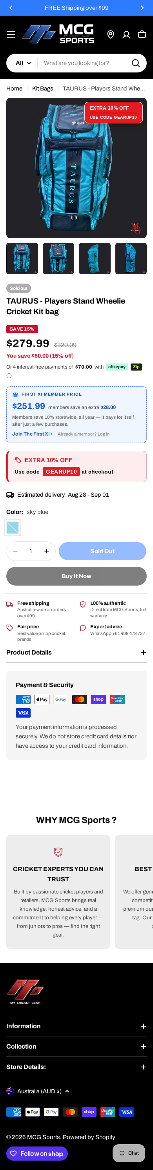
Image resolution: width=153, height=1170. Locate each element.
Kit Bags (42, 88)
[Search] (135, 63)
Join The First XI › (32, 434)
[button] (11, 8)
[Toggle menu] (11, 34)
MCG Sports (43, 1137)
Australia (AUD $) (39, 1091)
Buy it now (76, 576)
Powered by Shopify (89, 1137)
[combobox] (76, 63)
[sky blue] (12, 527)
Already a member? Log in (83, 434)
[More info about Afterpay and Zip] (9, 375)
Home (14, 88)
